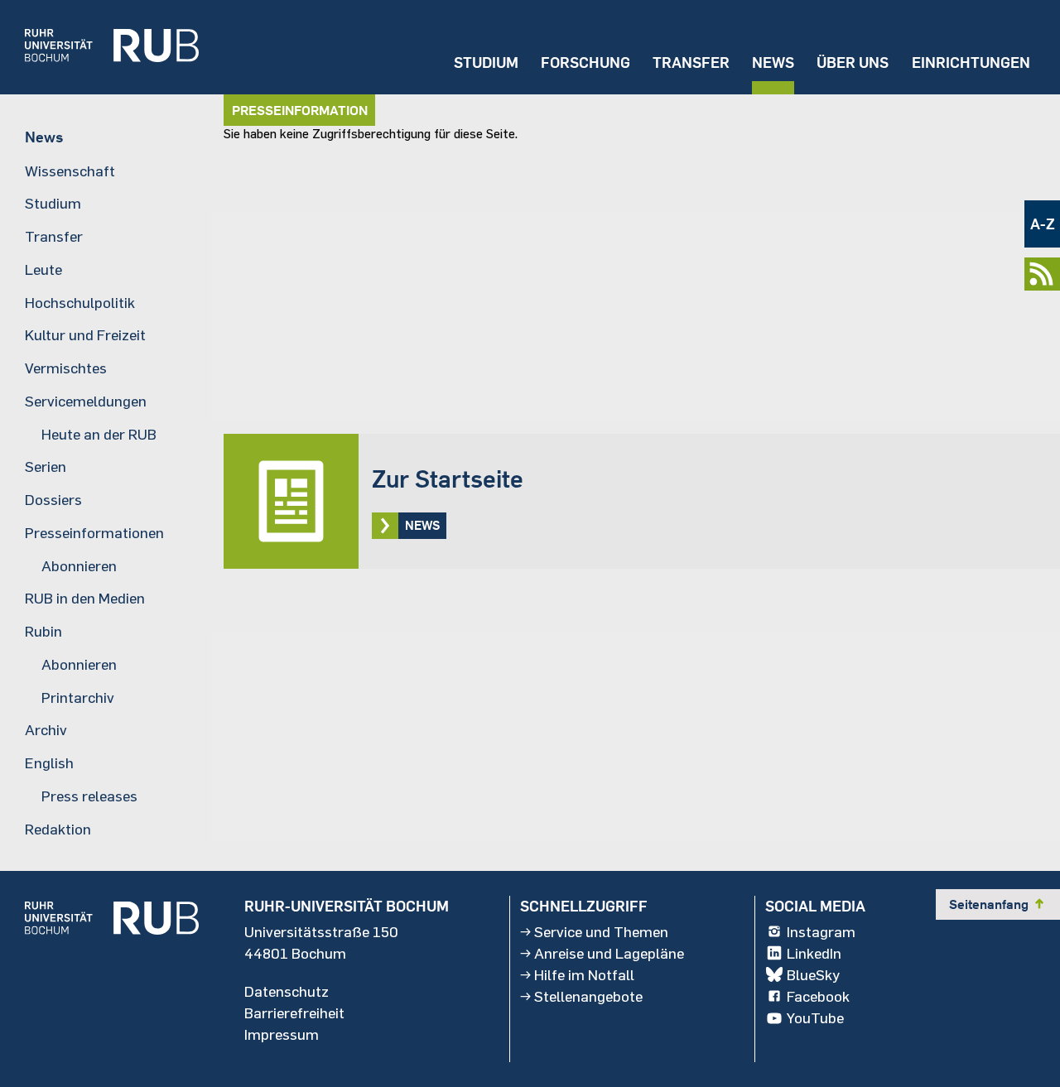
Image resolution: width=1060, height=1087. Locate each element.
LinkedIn (814, 953)
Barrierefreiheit (294, 1012)
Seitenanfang (998, 904)
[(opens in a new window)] (99, 47)
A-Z (1042, 223)
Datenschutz (286, 991)
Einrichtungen (971, 62)
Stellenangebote (588, 996)
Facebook (818, 996)
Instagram (821, 931)
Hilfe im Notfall (584, 974)
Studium (486, 62)
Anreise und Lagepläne (609, 953)
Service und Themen (601, 931)
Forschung (585, 62)
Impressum (281, 1034)
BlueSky (813, 974)
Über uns (853, 62)
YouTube (815, 1017)
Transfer (691, 62)
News (773, 62)
